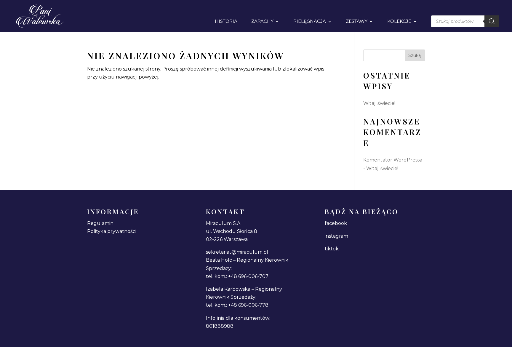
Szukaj (415, 55)
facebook (336, 223)
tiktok (332, 249)
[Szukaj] (491, 21)
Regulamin (100, 223)
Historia (226, 21)
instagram (336, 236)
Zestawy (356, 21)
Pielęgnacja (309, 21)
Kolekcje (399, 21)
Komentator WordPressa (392, 160)
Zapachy (262, 21)
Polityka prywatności (111, 231)
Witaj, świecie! (379, 103)
